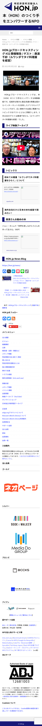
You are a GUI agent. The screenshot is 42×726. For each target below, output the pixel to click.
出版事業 (5, 393)
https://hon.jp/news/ (11, 265)
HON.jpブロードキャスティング (20, 305)
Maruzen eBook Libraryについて (14, 415)
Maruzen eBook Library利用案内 (14, 419)
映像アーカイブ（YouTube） (12, 396)
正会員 (4, 409)
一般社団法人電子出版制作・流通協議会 (14, 696)
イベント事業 (15, 39)
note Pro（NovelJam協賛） (23, 643)
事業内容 (5, 383)
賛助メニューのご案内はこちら (21, 615)
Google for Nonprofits (26, 640)
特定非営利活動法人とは (10, 363)
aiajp (22, 66)
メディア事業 (7, 387)
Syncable (5, 645)
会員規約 (5, 437)
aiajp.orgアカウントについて (12, 412)
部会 (3, 433)
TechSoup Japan (16, 645)
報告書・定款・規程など (10, 351)
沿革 (3, 347)
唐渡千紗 (35, 305)
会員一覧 (5, 440)
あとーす (5, 625)
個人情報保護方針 (8, 367)
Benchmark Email (19, 638)
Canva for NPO (12, 640)
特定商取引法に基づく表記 (11, 357)
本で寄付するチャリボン (23, 650)
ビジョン (5, 341)
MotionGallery (7, 643)
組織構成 (5, 344)
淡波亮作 (32, 625)
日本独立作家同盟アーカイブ (12, 403)
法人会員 (5, 429)
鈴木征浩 (13, 625)
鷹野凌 (4, 308)
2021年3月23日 (10, 66)
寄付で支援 (6, 370)
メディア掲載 (7, 354)
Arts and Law (7, 638)
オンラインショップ (9, 400)
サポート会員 (7, 425)
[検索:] (21, 32)
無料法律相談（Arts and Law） (13, 378)
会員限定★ (6, 422)
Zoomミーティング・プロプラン (18, 648)
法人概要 (5, 337)
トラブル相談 (7, 374)
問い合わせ (6, 360)
